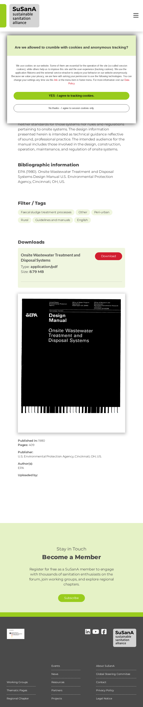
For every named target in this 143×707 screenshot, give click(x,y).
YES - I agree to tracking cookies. (71, 95)
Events (55, 666)
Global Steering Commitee (113, 674)
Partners (56, 690)
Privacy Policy (105, 690)
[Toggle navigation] (136, 15)
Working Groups (17, 682)
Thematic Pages (17, 690)
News (54, 674)
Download (108, 256)
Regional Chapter (18, 698)
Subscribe (71, 598)
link (56, 80)
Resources (57, 682)
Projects (56, 698)
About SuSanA (105, 666)
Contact (101, 682)
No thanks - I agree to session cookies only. (71, 108)
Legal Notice (104, 698)
